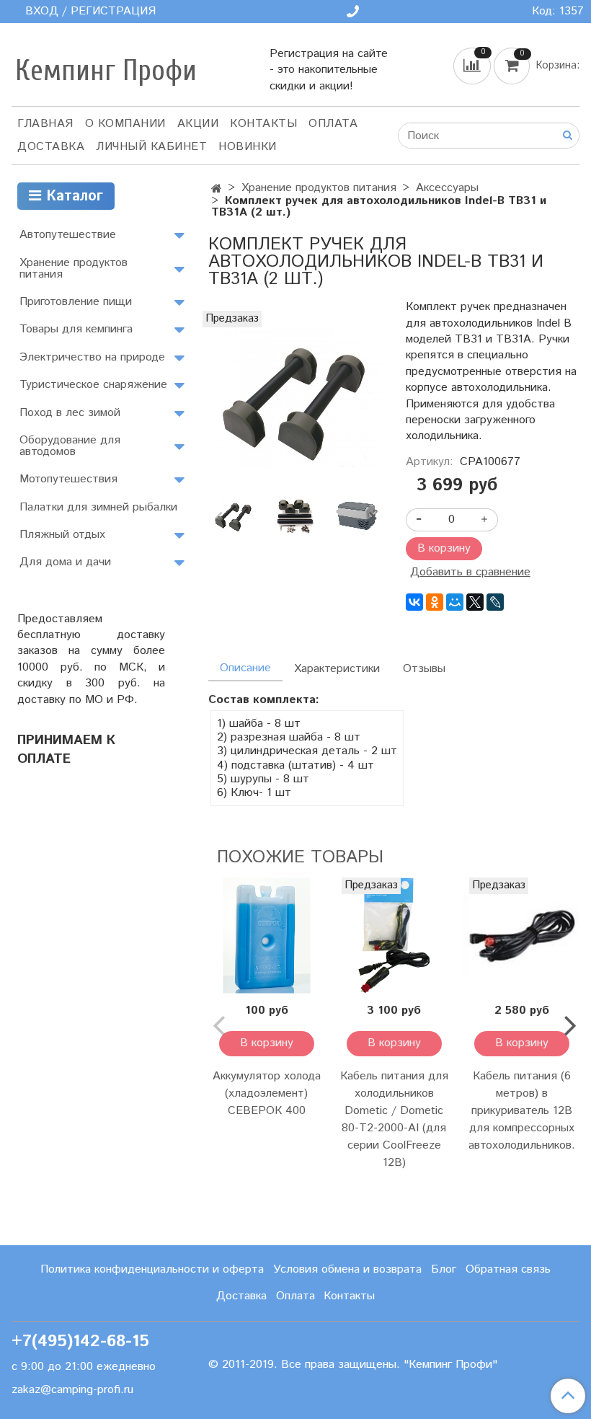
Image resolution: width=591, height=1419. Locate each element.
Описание (245, 668)
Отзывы (424, 668)
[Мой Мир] (454, 602)
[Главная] (216, 189)
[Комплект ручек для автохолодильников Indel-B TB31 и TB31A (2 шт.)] (295, 397)
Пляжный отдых (62, 534)
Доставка (50, 146)
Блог (443, 1269)
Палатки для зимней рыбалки (98, 507)
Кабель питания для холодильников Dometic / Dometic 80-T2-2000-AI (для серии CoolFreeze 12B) (394, 1119)
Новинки (247, 146)
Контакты (263, 123)
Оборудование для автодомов (69, 446)
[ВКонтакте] (414, 602)
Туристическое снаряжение (93, 384)
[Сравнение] (473, 66)
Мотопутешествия (68, 479)
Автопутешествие (67, 234)
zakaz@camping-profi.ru (72, 1390)
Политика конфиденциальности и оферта (152, 1269)
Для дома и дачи (65, 562)
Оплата (332, 123)
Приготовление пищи (75, 301)
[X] (475, 602)
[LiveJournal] (495, 602)
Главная (45, 123)
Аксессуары (447, 188)
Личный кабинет (151, 146)
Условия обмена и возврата (347, 1269)
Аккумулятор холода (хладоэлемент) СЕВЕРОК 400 (267, 1093)
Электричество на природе (92, 357)
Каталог (72, 196)
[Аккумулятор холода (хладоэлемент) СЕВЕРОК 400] (266, 936)
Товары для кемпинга (76, 329)
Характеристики (337, 668)
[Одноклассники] (434, 602)
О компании (125, 123)
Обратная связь (508, 1269)
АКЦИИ (198, 123)
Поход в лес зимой (69, 413)
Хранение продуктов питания (318, 188)
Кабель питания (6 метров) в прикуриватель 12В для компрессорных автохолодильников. (521, 1111)
